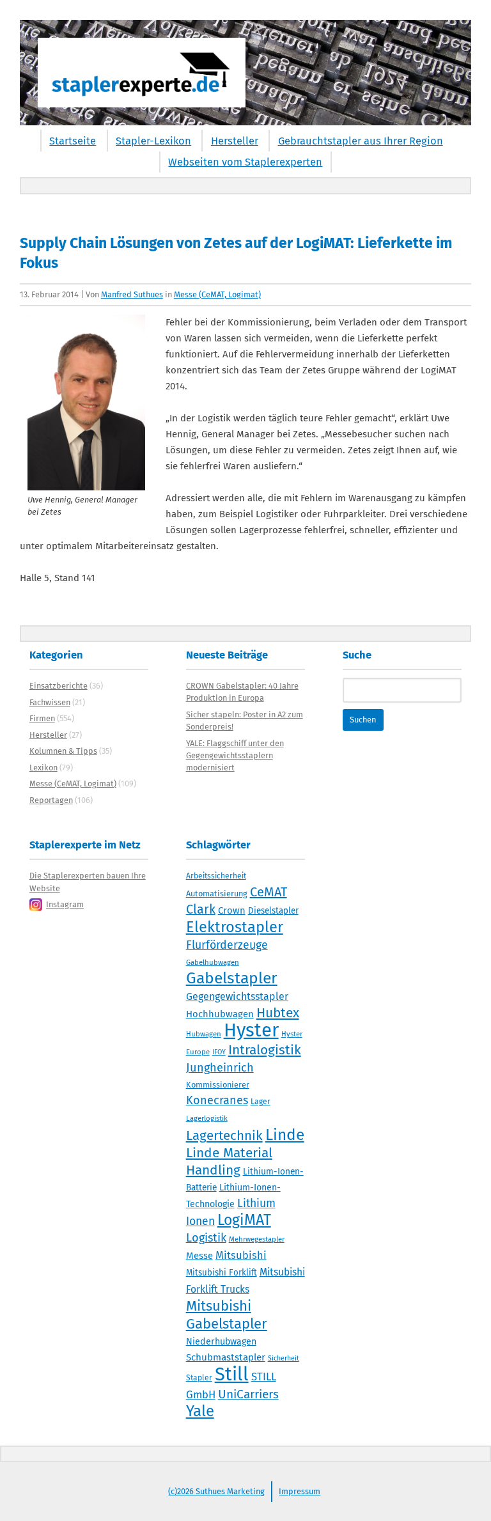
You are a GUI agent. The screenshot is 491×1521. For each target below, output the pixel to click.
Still (232, 1374)
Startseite (72, 141)
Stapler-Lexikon (153, 141)
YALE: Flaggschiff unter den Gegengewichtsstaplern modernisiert (235, 755)
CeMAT (268, 892)
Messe (199, 1255)
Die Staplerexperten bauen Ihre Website (87, 882)
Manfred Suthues (132, 294)
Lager (260, 1101)
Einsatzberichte (58, 685)
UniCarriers (248, 1394)
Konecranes (217, 1100)
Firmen (42, 718)
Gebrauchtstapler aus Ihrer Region (360, 141)
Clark (200, 909)
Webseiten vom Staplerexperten (245, 162)
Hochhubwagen (220, 1014)
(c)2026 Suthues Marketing (216, 1491)
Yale (200, 1411)
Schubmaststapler (225, 1357)
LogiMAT (244, 1220)
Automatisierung (216, 893)
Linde (284, 1134)
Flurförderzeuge (227, 945)
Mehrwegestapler (256, 1239)
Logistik (206, 1238)
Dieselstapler (273, 911)
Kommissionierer (217, 1084)
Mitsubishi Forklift (221, 1273)
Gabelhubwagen (212, 962)
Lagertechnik (224, 1135)
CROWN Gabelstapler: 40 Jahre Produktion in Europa (242, 692)
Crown (232, 910)
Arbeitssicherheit (216, 875)
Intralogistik (264, 1049)
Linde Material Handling (229, 1161)
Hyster (251, 1030)
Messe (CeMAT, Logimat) (217, 294)
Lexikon (43, 767)
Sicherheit (283, 1358)
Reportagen (51, 800)
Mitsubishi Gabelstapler (226, 1314)
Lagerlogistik (207, 1118)
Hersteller (234, 141)
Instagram (65, 904)
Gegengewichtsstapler (237, 996)
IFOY (219, 1052)
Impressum (299, 1491)
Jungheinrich (220, 1068)
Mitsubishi (241, 1255)
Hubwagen (203, 1033)
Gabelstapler (231, 978)
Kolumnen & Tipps (63, 751)
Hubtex (277, 1012)
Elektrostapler (234, 927)
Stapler (199, 1377)
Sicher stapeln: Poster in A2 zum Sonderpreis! (244, 720)
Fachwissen (49, 702)
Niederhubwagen (221, 1341)
